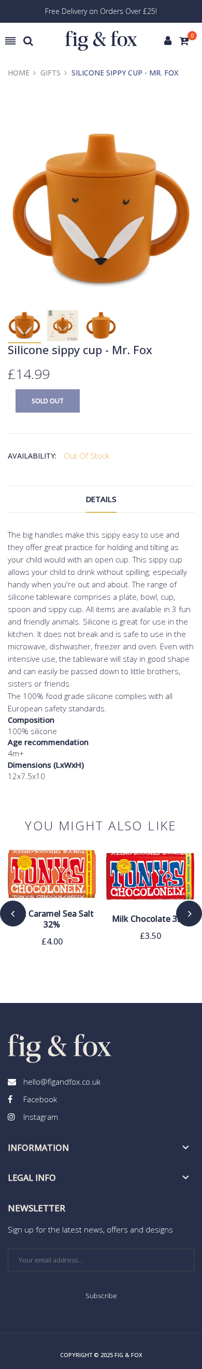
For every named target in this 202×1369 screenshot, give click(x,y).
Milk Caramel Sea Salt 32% (52, 919)
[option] (24, 326)
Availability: (32, 456)
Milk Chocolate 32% (150, 919)
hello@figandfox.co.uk (61, 1081)
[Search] (28, 41)
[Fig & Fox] (101, 41)
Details (101, 499)
